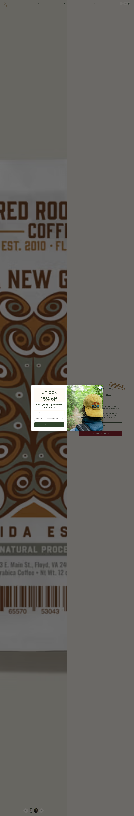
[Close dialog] (100, 387)
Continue (49, 425)
